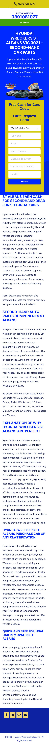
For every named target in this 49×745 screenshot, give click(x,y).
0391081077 (24, 17)
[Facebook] (6, 715)
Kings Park (27, 295)
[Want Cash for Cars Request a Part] (24, 128)
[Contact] (25, 715)
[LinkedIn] (12, 715)
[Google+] (19, 715)
